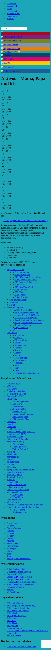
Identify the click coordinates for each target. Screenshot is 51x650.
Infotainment (20, 345)
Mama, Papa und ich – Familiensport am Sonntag (26, 220)
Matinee (18, 355)
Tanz (16, 370)
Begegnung (12, 389)
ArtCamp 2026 (13, 383)
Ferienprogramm (21, 272)
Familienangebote (20, 416)
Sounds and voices (15, 472)
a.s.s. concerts (18, 510)
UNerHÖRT (12, 482)
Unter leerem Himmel (16, 484)
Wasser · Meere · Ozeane (18, 489)
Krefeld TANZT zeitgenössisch (21, 431)
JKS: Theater (20, 295)
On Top (10, 464)
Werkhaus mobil (14, 499)
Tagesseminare (21, 327)
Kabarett (18, 347)
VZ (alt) (12, 305)
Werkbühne (12, 332)
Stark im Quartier (14, 474)
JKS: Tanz (19, 292)
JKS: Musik (19, 284)
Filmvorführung (21, 340)
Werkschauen (13, 502)
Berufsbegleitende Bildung (26, 312)
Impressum (12, 16)
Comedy (18, 337)
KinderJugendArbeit (18, 300)
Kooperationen (13, 633)
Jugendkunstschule (15, 269)
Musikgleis (12, 454)
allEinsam (11, 386)
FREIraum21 (13, 399)
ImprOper (11, 421)
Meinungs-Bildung (15, 441)
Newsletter (11, 3)
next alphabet (13, 462)
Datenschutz (12, 11)
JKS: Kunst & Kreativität (25, 279)
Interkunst (11, 426)
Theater (17, 330)
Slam (16, 368)
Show (17, 365)
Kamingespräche (19, 447)
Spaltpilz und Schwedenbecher (20, 469)
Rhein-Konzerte (19, 512)
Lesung (17, 353)
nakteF (10, 459)
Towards (11, 479)
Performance (20, 360)
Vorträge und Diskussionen (26, 373)
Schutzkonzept (13, 13)
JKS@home (17, 494)
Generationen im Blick (17, 409)
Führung (18, 342)
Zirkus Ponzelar (21, 297)
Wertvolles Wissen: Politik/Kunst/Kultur (24, 505)
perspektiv (11, 467)
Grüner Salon (18, 444)
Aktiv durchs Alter (20, 419)
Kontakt (10, 18)
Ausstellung (19, 335)
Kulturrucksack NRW (16, 434)
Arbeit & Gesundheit (23, 310)
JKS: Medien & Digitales (25, 282)
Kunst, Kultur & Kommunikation (29, 320)
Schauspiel (19, 363)
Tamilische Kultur (15, 477)
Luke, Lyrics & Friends (17, 439)
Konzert (18, 350)
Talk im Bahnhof (20, 449)
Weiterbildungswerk (16, 307)
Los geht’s (17, 404)
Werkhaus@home (15, 492)
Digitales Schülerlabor (17, 391)
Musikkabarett (20, 358)
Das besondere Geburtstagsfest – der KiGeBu (27, 630)
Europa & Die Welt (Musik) (26, 315)
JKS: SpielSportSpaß (23, 287)
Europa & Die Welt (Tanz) (26, 317)
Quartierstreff (18, 406)
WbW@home (18, 497)
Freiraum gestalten (20, 401)
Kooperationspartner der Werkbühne (23, 507)
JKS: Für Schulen (22, 274)
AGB (9, 8)
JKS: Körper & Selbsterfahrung (28, 277)
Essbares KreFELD (15, 396)
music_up (11, 452)
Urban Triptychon (15, 487)
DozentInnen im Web (16, 394)
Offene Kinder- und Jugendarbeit (21, 646)
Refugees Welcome (23, 325)
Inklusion (11, 424)
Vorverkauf (12, 6)
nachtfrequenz (13, 457)
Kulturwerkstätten (15, 436)
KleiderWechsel (14, 429)
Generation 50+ (19, 411)
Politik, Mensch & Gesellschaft (28, 322)
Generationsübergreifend (23, 414)
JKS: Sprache (20, 290)
